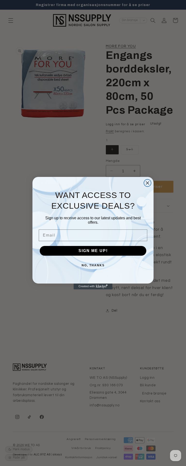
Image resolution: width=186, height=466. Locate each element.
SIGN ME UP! (93, 251)
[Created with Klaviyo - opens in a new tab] (93, 286)
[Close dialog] (147, 183)
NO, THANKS (93, 265)
